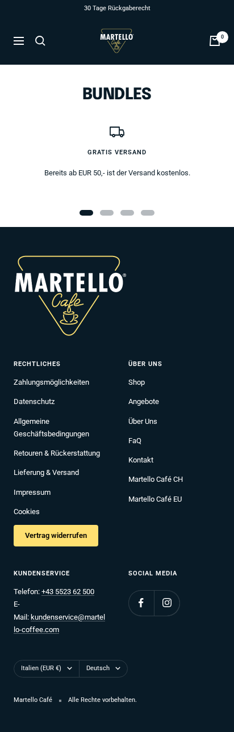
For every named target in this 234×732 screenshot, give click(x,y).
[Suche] (40, 41)
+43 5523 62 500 (67, 591)
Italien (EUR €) (41, 668)
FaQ (134, 440)
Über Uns (142, 421)
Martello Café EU (155, 499)
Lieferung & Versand (46, 472)
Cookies (27, 511)
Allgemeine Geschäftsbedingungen (51, 427)
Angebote (143, 401)
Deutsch (98, 668)
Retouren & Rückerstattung (57, 453)
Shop (136, 382)
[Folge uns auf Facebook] (141, 603)
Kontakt (140, 460)
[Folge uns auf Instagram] (166, 603)
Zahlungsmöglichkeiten (51, 382)
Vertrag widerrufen (56, 535)
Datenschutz (34, 401)
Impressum (32, 492)
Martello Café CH (155, 479)
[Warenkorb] (214, 41)
